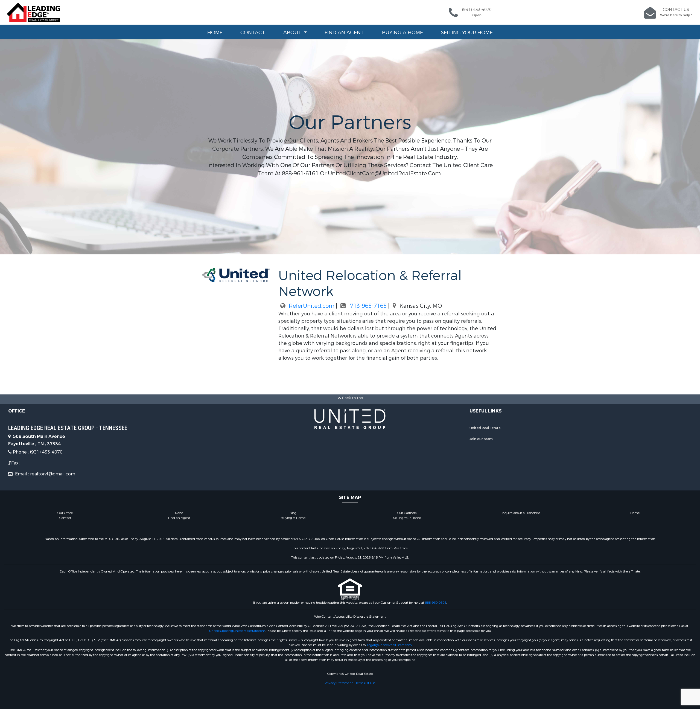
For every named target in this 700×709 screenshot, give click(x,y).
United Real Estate (485, 428)
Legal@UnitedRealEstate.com (389, 645)
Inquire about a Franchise (520, 513)
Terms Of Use (365, 683)
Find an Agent (344, 32)
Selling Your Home (467, 32)
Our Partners (406, 513)
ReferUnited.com (310, 306)
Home (215, 32)
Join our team (481, 439)
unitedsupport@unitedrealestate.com (237, 631)
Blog (293, 513)
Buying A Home (402, 32)
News (179, 513)
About (293, 32)
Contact (252, 32)
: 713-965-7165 (368, 306)
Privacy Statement (339, 683)
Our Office (65, 513)
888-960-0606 (435, 602)
